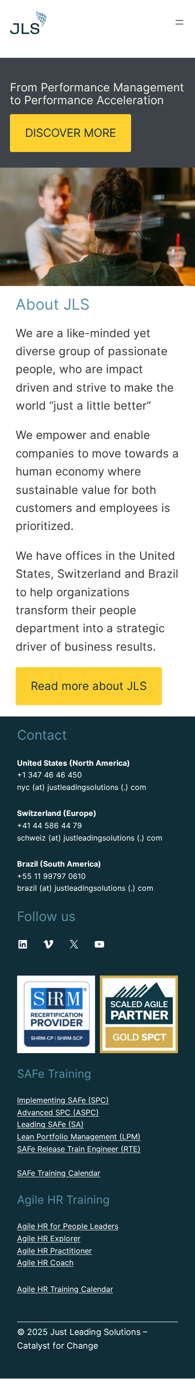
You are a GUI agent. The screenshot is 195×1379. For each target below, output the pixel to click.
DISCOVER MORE (70, 133)
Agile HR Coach (45, 1262)
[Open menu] (179, 22)
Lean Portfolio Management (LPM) (79, 1136)
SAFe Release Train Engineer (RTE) (79, 1149)
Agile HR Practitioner (54, 1250)
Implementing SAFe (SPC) (63, 1100)
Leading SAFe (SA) (50, 1124)
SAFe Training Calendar (58, 1173)
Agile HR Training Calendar (65, 1289)
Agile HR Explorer (48, 1238)
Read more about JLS (89, 686)
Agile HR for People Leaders (67, 1226)
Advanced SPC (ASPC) (58, 1112)
